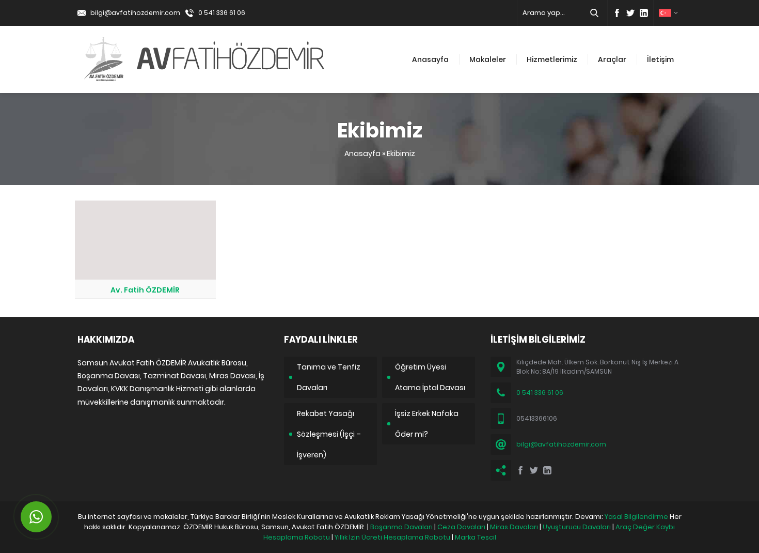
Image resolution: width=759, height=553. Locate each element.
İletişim (660, 59)
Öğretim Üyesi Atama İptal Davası (430, 377)
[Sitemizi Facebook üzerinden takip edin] (617, 13)
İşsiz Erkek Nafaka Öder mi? (426, 423)
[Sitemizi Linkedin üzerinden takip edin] (644, 13)
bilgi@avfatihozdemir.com (135, 12)
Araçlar (612, 59)
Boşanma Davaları (401, 527)
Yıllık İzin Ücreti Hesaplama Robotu (392, 537)
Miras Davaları (514, 527)
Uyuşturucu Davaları (577, 527)
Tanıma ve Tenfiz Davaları (328, 377)
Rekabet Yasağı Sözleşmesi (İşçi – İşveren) (329, 434)
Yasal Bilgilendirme (636, 516)
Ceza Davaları (461, 527)
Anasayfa (430, 59)
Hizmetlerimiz (552, 59)
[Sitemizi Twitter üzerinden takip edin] (630, 13)
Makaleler (487, 59)
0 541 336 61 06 (221, 12)
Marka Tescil (475, 537)
